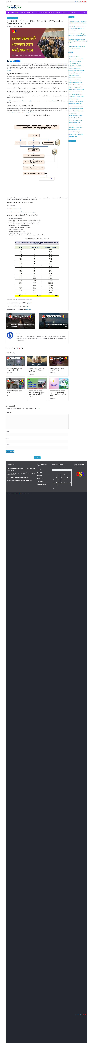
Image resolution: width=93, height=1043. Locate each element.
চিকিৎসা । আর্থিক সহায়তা (73, 75)
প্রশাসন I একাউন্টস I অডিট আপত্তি (75, 94)
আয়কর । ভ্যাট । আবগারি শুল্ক (74, 61)
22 (70, 479)
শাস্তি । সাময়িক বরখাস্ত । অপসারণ (75, 120)
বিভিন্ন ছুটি (37, 12)
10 (56, 477)
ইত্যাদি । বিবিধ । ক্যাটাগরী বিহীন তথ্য (75, 66)
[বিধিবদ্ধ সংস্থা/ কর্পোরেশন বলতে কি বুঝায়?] (58, 356)
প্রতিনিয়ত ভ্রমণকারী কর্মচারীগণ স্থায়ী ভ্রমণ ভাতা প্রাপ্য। (54, 325)
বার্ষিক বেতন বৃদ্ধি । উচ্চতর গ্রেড (74, 103)
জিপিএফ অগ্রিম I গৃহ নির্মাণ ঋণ (74, 80)
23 (53, 482)
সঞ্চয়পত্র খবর (72, 12)
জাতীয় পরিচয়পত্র (44, 12)
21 (67, 479)
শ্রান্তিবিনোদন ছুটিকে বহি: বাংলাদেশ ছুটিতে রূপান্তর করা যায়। (20, 325)
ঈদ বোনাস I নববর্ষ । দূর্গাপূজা (74, 68)
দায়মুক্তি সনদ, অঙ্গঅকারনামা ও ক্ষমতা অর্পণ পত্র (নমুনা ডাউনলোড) (43, 101)
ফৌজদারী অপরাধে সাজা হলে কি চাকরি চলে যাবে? (20, 477)
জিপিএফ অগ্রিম (30, 12)
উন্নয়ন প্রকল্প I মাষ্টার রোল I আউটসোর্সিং (76, 70)
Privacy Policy (40, 478)
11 (58, 477)
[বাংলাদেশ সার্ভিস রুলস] (8, 12)
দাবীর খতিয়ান (22, 12)
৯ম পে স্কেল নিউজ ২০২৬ (73, 56)
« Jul (53, 488)
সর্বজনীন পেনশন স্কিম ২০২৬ (74, 129)
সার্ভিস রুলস (51, 12)
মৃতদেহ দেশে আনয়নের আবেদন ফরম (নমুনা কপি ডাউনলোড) (24, 112)
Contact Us (39, 472)
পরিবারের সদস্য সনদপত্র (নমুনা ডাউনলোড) (17, 101)
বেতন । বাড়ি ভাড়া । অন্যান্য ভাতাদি (75, 108)
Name (7, 431)
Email (7, 438)
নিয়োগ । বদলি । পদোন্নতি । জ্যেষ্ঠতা (75, 84)
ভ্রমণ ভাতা (58, 12)
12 (61, 477)
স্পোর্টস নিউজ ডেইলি (72, 136)
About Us (39, 469)
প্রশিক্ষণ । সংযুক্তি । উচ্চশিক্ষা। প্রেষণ (75, 96)
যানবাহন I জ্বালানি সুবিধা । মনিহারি (75, 115)
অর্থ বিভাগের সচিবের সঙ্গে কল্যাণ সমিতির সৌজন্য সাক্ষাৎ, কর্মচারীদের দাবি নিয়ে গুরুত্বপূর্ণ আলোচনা (77, 41)
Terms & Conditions (41, 484)
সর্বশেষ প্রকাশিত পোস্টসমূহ (73, 132)
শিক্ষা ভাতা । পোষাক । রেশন (74, 122)
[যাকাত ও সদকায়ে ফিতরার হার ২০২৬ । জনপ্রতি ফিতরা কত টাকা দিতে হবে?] (37, 356)
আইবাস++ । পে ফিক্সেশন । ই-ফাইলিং (76, 59)
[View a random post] (84, 12)
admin (15, 26)
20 (64, 479)
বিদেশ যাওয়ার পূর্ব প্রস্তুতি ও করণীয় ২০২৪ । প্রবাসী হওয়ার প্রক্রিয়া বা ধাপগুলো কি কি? (36, 392)
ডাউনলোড (28, 309)
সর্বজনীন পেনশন (65, 12)
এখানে (30, 299)
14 (67, 477)
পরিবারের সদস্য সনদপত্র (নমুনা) (14, 208)
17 (56, 479)
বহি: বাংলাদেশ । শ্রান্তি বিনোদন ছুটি (75, 101)
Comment (8, 412)
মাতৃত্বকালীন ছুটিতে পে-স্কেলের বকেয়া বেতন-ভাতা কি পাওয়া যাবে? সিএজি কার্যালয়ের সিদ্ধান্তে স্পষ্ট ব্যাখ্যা (77, 28)
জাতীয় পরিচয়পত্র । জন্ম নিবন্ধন (74, 77)
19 (61, 479)
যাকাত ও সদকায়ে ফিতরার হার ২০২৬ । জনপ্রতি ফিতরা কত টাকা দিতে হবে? (36, 370)
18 (58, 479)
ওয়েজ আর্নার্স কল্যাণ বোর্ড (62, 64)
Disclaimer (39, 475)
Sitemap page (40, 481)
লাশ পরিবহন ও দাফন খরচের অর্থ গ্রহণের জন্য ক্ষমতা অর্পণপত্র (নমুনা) (22, 212)
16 (53, 479)
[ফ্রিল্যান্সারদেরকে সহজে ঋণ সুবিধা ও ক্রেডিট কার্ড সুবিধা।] (15, 356)
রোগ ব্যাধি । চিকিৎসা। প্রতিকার (74, 117)
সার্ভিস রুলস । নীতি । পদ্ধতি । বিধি (75, 134)
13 (64, 477)
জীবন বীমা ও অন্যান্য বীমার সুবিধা (75, 82)
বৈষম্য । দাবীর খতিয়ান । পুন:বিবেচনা (75, 110)
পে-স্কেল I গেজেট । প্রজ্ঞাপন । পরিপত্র (76, 89)
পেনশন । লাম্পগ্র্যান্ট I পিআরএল (74, 92)
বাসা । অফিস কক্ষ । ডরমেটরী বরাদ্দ (75, 106)
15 (70, 477)
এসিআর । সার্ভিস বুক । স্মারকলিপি (75, 73)
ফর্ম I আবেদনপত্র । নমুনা (73, 99)
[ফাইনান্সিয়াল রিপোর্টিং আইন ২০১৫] (15, 379)
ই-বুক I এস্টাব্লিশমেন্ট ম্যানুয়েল (74, 63)
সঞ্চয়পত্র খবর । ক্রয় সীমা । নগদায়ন (75, 125)
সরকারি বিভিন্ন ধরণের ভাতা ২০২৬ (75, 127)
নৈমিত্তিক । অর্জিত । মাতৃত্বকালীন (75, 87)
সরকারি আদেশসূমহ (14, 12)
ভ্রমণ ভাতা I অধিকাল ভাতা (73, 113)
